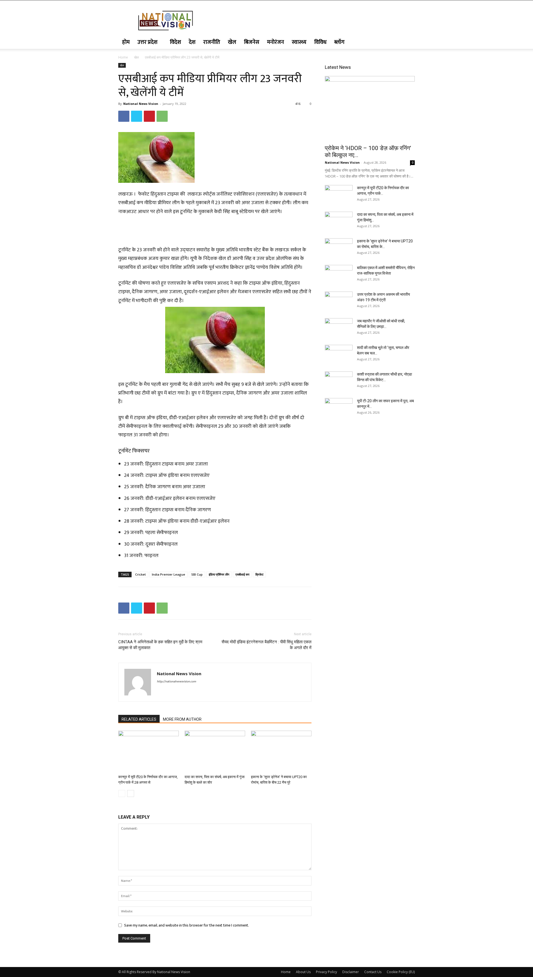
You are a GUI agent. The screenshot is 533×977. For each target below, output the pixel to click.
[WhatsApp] (162, 116)
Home (123, 57)
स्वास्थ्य (299, 42)
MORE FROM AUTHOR (182, 719)
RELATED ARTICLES (139, 719)
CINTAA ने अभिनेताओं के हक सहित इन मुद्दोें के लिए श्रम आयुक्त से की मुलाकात (160, 644)
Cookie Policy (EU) (401, 972)
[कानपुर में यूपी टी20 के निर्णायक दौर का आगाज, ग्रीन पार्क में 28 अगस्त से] (148, 751)
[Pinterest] (149, 116)
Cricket (140, 574)
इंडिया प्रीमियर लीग (219, 574)
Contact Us (372, 972)
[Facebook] (123, 116)
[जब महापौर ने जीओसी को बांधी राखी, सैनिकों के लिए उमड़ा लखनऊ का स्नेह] (339, 328)
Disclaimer (350, 972)
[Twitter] (136, 116)
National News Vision (140, 104)
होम (126, 42)
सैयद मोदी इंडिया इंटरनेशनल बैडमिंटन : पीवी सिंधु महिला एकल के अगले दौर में (266, 644)
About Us (303, 972)
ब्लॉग (339, 42)
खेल (232, 42)
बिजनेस (251, 42)
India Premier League (168, 574)
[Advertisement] (215, 231)
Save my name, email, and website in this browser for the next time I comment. (186, 925)
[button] (408, 42)
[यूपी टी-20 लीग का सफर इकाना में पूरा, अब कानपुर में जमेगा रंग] (339, 407)
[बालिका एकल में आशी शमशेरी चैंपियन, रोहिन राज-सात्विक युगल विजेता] (339, 274)
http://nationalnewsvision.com (176, 681)
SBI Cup (197, 574)
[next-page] (130, 793)
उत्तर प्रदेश (147, 42)
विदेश (175, 42)
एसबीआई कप (242, 574)
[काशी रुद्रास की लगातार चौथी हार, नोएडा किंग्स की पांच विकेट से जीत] (339, 381)
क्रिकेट (259, 574)
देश (192, 42)
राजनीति (211, 42)
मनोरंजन (275, 42)
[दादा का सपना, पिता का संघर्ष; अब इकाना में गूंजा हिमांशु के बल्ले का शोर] (215, 751)
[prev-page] (121, 793)
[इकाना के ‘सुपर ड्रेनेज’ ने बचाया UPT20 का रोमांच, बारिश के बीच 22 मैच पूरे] (281, 751)
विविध (320, 42)
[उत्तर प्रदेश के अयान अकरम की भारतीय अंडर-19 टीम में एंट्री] (339, 301)
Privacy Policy (326, 972)
